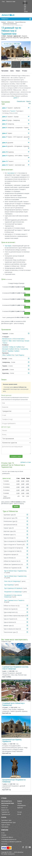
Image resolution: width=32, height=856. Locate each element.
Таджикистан (5, 812)
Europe (27, 341)
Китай (19, 814)
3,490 (27, 493)
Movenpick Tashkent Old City (10, 349)
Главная (3, 22)
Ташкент (13, 111)
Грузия (19, 803)
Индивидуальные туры (8, 822)
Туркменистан (5, 814)
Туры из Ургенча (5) (10, 622)
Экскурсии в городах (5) (11, 554)
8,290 (27, 481)
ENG (25, 1)
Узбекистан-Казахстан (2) (11, 605)
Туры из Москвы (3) (10, 558)
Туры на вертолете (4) (10, 612)
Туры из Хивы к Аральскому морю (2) (15, 615)
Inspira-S (4, 341)
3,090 (17, 484)
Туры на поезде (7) (9, 538)
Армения (20, 807)
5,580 (17, 481)
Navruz (5, 343)
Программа (4, 71)
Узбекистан (10, 22)
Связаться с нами (10, 1)
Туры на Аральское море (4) (12, 629)
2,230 (17, 490)
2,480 (22, 490)
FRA (25, 6)
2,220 (17, 493)
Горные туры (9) (9, 528)
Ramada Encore (6, 338)
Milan (10, 341)
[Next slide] (28, 51)
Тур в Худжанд (8, 584)
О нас (3, 1)
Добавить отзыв (25, 462)
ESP (25, 8)
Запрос (18, 71)
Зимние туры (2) (9, 625)
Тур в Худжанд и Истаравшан (13, 588)
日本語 (26, 11)
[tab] (16, 514)
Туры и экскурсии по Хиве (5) (12, 551)
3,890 (27, 487)
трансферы (10, 173)
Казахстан (4, 807)
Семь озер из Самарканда (12, 581)
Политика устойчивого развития (11, 841)
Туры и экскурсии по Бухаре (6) (13, 548)
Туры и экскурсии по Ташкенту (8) (14, 544)
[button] (6, 64)
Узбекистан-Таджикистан (10, 23)
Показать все (21, 101)
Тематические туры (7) (11, 632)
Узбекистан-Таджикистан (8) (12, 567)
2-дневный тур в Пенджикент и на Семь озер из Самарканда (15, 668)
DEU (25, 4)
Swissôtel (5, 347)
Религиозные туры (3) (10, 521)
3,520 (27, 490)
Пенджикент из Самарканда (12, 591)
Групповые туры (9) (10, 514)
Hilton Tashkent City (8, 355)
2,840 (22, 487)
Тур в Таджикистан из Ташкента (14, 600)
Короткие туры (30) (10, 531)
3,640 (22, 484)
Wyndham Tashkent (13, 351)
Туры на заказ (5, 824)
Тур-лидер (8, 245)
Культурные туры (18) (10, 518)
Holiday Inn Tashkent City (16, 347)
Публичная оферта (7, 837)
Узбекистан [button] (4, 19)
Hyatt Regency (19, 355)
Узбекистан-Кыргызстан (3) (12, 561)
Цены (12, 71)
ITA (25, 10)
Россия (19, 812)
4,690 (27, 484)
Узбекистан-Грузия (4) (10, 609)
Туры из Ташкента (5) (10, 619)
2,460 (22, 493)
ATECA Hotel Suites (18, 338)
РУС (25, 3)
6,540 (22, 481)
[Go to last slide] (4, 51)
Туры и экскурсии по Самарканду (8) (15, 541)
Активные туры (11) (10, 534)
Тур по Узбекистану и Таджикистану (15, 571)
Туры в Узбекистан (20, 22)
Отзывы (24, 71)
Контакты (4, 844)
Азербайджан (21, 805)
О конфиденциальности (8, 839)
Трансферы (4, 827)
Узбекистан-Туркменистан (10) (13, 564)
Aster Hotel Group (18, 341)
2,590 (17, 487)
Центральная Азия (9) (10, 524)
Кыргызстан (5, 810)
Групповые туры (6, 820)
